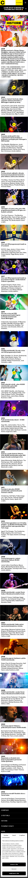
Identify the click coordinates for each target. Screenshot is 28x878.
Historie (4, 821)
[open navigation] (25, 2)
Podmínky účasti (7, 826)
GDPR (3, 831)
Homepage (5, 810)
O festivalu (5, 815)
